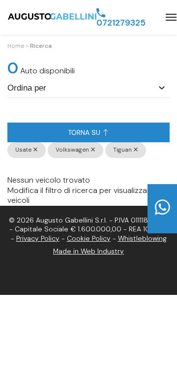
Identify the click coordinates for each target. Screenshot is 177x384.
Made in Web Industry (88, 251)
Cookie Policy (89, 238)
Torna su (85, 132)
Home (15, 46)
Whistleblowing (142, 238)
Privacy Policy (37, 238)
